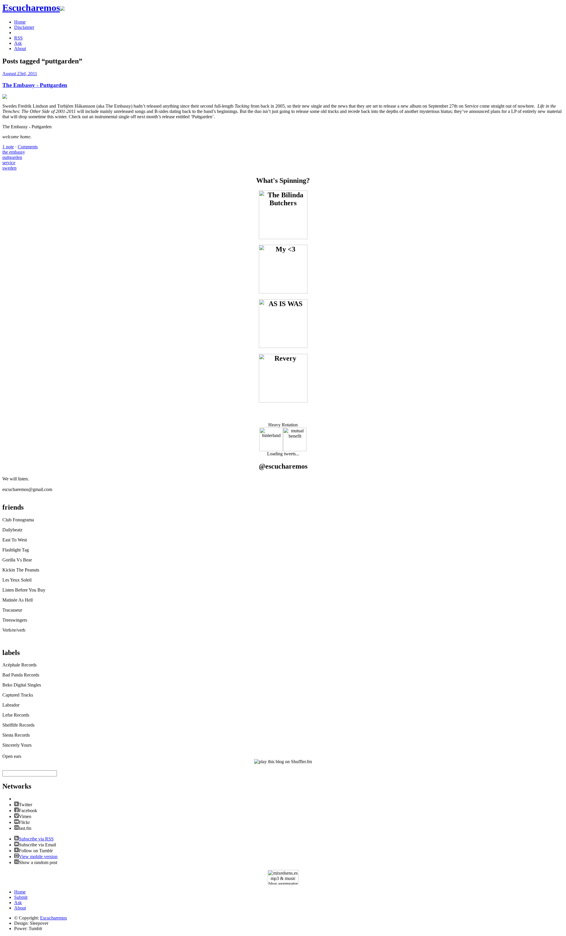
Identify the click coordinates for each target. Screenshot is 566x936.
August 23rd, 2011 (19, 73)
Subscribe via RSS (36, 838)
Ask (18, 43)
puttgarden (12, 157)
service (8, 162)
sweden (9, 167)
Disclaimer (24, 27)
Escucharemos (53, 917)
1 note (8, 146)
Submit (20, 897)
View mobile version (38, 856)
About (20, 48)
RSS (18, 37)
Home (20, 21)
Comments (28, 146)
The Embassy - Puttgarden (34, 85)
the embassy (13, 152)
